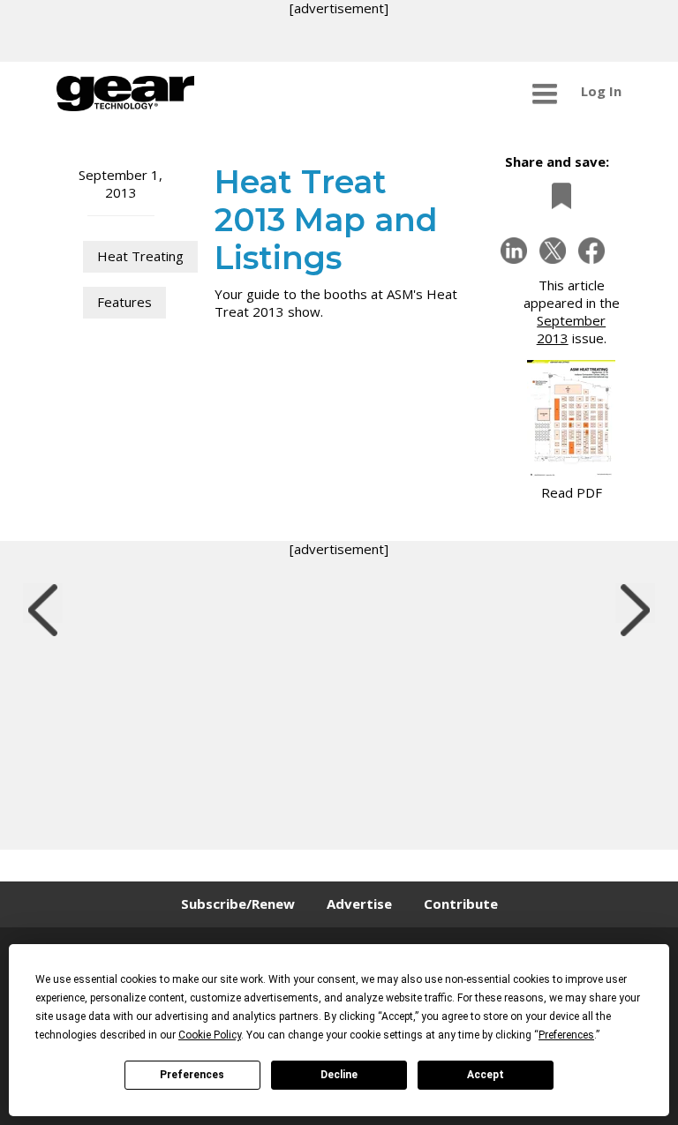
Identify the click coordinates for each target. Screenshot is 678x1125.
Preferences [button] (566, 1035)
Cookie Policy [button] (209, 1035)
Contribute (461, 903)
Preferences (192, 1075)
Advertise (359, 903)
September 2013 (571, 329)
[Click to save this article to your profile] (557, 195)
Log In (601, 91)
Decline (339, 1075)
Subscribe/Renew (238, 903)
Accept (485, 1075)
